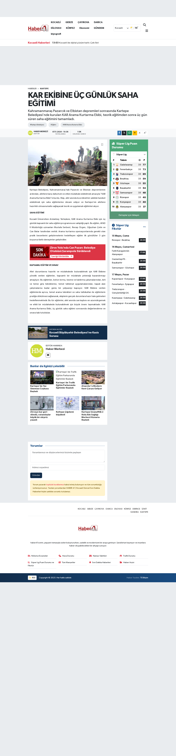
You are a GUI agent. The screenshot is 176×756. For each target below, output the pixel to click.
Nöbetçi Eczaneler (39, 556)
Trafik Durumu (129, 556)
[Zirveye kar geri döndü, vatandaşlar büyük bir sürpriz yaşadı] (42, 403)
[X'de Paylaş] (124, 133)
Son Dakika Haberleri (101, 562)
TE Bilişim (144, 578)
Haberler (32, 89)
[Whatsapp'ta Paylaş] (129, 133)
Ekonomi (84, 28)
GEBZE (69, 22)
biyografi (56, 34)
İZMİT (144, 509)
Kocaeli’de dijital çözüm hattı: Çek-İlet (75, 43)
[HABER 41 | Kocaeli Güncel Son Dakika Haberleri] (38, 28)
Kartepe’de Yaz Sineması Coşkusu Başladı (39, 388)
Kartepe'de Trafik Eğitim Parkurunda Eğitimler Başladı (65, 385)
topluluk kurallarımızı (55, 485)
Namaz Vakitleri (100, 556)
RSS (33, 578)
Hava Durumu (68, 556)
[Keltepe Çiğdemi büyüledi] (67, 403)
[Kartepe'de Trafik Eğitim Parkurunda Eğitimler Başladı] (67, 375)
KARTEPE (44, 89)
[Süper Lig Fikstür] (144, 227)
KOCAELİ (56, 22)
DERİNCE (136, 509)
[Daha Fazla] (135, 133)
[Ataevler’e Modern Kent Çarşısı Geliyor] (93, 377)
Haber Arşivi (128, 562)
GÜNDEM (99, 28)
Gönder (36, 475)
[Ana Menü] (145, 31)
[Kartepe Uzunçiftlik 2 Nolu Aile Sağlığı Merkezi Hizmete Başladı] (93, 403)
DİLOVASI (56, 28)
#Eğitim (53, 125)
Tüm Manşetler (68, 562)
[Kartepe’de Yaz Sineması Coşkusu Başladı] (42, 377)
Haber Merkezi (55, 349)
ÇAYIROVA (83, 22)
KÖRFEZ (70, 28)
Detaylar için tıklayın (129, 215)
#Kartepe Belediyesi (37, 125)
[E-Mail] (48, 355)
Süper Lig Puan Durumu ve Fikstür (41, 563)
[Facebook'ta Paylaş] (119, 133)
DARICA (98, 22)
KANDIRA (135, 512)
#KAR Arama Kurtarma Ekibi (72, 125)
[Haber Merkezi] (36, 351)
